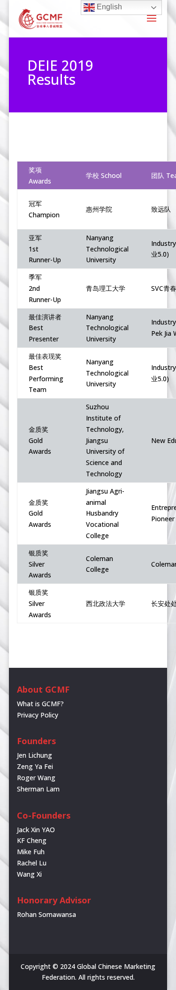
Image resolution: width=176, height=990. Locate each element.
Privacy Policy (37, 714)
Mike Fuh (31, 851)
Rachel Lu (31, 862)
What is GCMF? (40, 703)
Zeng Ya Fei (35, 766)
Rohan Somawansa (46, 914)
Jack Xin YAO (36, 829)
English (108, 7)
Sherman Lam (38, 788)
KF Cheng (31, 840)
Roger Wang (36, 777)
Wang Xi (29, 874)
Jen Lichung (34, 755)
